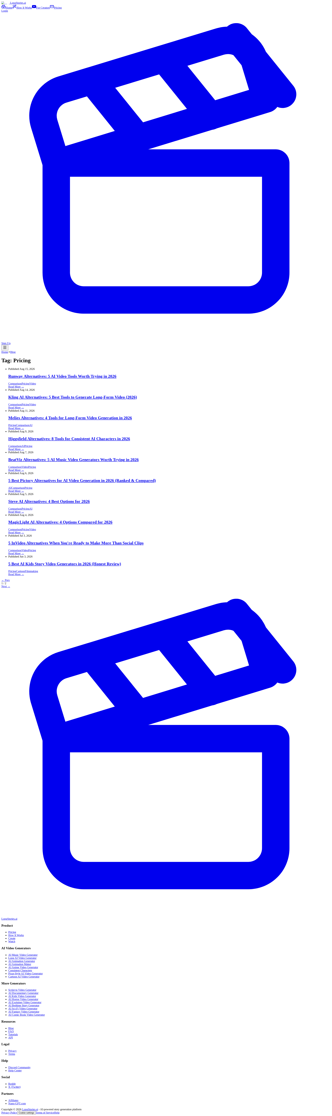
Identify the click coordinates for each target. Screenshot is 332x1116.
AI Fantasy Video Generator (23, 1011)
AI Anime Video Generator (23, 967)
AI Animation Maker (19, 964)
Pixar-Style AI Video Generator (25, 973)
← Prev (5, 580)
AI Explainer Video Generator (24, 1002)
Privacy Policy (9, 1112)
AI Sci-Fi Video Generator (22, 1008)
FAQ (11, 1031)
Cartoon (20, 571)
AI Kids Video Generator (22, 996)
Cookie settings (26, 1113)
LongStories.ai (30, 1109)
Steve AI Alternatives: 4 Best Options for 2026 (49, 501)
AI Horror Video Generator (23, 999)
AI (30, 425)
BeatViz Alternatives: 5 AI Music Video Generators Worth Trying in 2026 (73, 459)
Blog (13, 352)
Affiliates (13, 1100)
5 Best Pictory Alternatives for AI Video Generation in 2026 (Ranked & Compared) (82, 480)
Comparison (15, 383)
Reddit (12, 1083)
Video (32, 383)
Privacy (12, 1050)
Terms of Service (45, 1112)
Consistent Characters (20, 970)
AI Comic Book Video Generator (26, 1014)
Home (4, 352)
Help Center (15, 1070)
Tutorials (13, 1034)
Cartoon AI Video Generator (23, 976)
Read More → (16, 386)
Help (56, 1112)
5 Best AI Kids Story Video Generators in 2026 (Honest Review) (64, 564)
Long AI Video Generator (22, 958)
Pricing (25, 383)
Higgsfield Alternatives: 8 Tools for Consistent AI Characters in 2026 (69, 438)
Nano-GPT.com (17, 1103)
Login (4, 10)
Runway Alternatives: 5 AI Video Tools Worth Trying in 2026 (62, 376)
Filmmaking (31, 571)
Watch (11, 941)
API (10, 1037)
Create (11, 938)
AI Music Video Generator (23, 954)
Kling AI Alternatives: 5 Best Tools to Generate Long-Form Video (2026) (72, 397)
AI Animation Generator (21, 961)
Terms (11, 1053)
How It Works (16, 935)
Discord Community (19, 1067)
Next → (5, 586)
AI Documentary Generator (23, 993)
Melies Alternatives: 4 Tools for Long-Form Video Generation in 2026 (70, 418)
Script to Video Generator (22, 989)
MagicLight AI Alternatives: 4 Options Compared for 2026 (60, 522)
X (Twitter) (14, 1086)
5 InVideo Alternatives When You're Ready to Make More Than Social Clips (76, 543)
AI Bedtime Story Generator (23, 1005)
